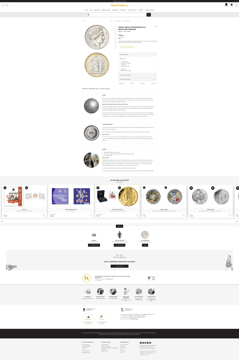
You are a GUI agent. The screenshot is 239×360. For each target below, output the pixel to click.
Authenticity (123, 10)
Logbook (140, 10)
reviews (99, 280)
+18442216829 (123, 1)
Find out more (119, 266)
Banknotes (97, 10)
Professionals (122, 350)
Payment (142, 83)
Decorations (115, 10)
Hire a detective (119, 245)
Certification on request (105, 346)
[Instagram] (148, 343)
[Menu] (156, 276)
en (2, 4)
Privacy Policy (84, 347)
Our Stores (122, 346)
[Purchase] (90, 215)
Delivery (132, 83)
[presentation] (2, 221)
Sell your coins (104, 349)
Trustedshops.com (109, 278)
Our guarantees (123, 347)
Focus (86, 10)
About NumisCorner (124, 344)
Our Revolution (132, 10)
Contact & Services (149, 10)
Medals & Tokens (106, 10)
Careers (121, 352)
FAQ (83, 349)
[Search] (149, 15)
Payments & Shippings (86, 346)
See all (119, 226)
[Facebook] (141, 343)
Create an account (104, 350)
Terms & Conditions (85, 344)
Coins (91, 10)
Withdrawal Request (86, 352)
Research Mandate (104, 344)
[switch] (154, 279)
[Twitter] (143, 343)
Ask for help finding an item (127, 47)
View (145, 245)
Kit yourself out (94, 245)
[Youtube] (150, 343)
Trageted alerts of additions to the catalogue (109, 347)
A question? (153, 83)
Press (121, 349)
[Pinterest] (145, 343)
